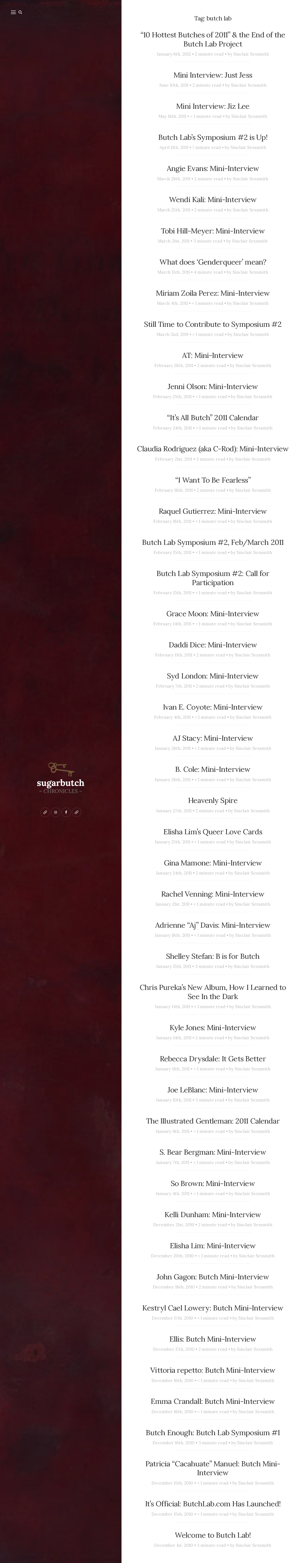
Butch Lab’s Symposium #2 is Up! (213, 137)
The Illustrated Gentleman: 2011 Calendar (213, 1121)
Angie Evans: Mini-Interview (213, 168)
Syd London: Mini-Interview (213, 675)
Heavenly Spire (212, 800)
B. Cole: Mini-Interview (212, 769)
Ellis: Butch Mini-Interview (212, 1339)
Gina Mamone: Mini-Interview (213, 862)
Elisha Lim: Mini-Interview (213, 1245)
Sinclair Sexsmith (251, 54)
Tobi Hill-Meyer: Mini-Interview (213, 230)
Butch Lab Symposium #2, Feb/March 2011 (213, 542)
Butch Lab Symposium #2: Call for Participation (212, 578)
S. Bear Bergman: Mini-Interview (213, 1152)
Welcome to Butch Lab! (213, 1535)
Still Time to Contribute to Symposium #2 (213, 324)
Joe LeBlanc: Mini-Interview (213, 1089)
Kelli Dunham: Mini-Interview (212, 1214)
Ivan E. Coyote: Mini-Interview (213, 707)
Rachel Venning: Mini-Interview (212, 894)
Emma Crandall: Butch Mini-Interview (213, 1401)
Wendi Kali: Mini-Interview (213, 199)
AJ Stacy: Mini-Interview (213, 738)
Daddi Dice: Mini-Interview (213, 644)
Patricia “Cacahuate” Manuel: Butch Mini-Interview (212, 1468)
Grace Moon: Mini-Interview (212, 613)
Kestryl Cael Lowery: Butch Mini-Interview (212, 1307)
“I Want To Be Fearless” (213, 480)
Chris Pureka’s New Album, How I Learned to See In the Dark (213, 992)
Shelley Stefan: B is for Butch (213, 956)
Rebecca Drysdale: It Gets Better (213, 1058)
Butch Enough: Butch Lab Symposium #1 (213, 1432)
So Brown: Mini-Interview (213, 1183)
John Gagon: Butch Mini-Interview (213, 1276)
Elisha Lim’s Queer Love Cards (212, 831)
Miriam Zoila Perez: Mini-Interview (213, 293)
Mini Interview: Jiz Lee (212, 106)
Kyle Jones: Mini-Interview (213, 1027)
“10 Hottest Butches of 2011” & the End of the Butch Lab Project (212, 39)
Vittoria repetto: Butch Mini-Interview (212, 1370)
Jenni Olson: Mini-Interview (213, 386)
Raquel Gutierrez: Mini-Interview (213, 511)
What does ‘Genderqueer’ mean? (212, 262)
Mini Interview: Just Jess (213, 75)
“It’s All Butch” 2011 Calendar (213, 417)
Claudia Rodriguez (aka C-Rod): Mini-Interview (213, 448)
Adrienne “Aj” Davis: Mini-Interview (212, 925)
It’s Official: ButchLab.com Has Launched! (213, 1503)
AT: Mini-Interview (212, 355)
